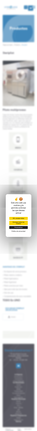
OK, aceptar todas (18, 218)
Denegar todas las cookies (18, 222)
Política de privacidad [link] (18, 231)
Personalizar (18, 227)
